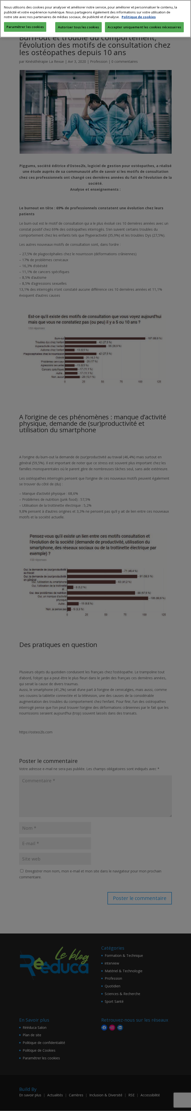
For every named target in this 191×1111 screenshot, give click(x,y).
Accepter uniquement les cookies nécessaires (144, 27)
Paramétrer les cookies (25, 27)
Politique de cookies (139, 17)
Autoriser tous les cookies (78, 27)
